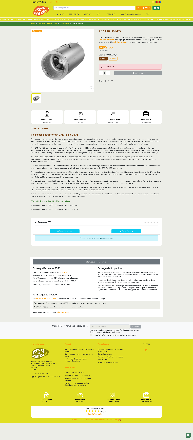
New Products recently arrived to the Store (79, 355)
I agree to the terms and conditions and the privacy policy (115, 335)
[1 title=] (145, 222)
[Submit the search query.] (55, 8)
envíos (64, 272)
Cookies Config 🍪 (114, 420)
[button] (146, 8)
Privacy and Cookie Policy (108, 363)
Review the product (64, 231)
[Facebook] (146, 350)
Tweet (109, 81)
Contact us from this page (74, 373)
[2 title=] (148, 222)
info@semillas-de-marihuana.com (47, 377)
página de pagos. (63, 312)
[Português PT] (156, 2)
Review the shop (126, 231)
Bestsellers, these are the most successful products (76, 360)
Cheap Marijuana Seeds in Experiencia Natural (79, 350)
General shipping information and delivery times (110, 350)
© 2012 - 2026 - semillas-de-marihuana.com (89, 420)
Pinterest (112, 81)
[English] (159, 2)
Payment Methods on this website (110, 357)
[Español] (153, 2)
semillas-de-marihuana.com (45, 299)
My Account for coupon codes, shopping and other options (77, 384)
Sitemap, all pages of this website (77, 375)
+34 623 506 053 (41, 373)
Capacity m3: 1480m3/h (108, 55)
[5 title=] (157, 222)
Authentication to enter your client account (78, 379)
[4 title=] (154, 222)
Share (105, 81)
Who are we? (103, 360)
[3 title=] (151, 222)
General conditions (105, 354)
